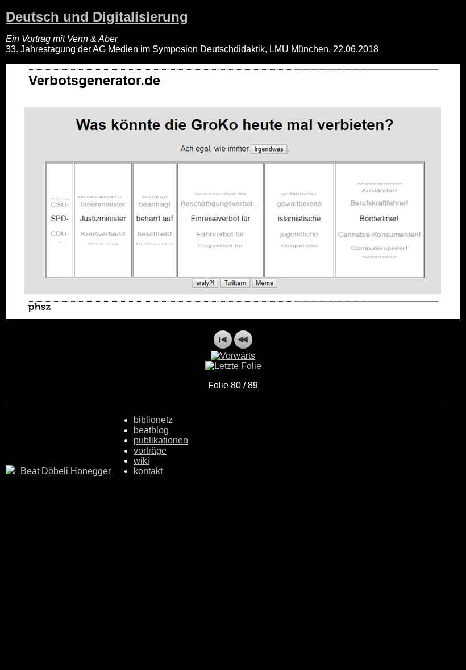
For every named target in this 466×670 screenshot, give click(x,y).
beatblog (151, 430)
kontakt (148, 471)
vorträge (150, 450)
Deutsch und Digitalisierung (97, 16)
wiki (141, 461)
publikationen (161, 440)
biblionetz (153, 420)
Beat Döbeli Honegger (65, 471)
